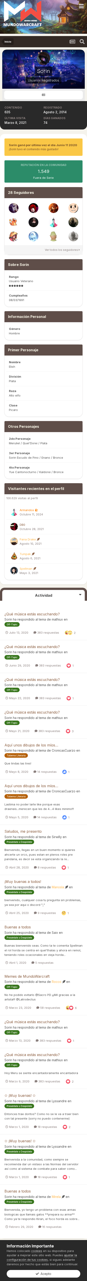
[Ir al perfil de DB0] (14, 527)
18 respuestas (47, 1127)
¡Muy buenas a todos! (22, 881)
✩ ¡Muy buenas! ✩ (19, 1095)
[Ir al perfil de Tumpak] (14, 556)
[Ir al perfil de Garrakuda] (33, 208)
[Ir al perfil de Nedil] (14, 236)
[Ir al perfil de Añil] (33, 222)
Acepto (45, 1274)
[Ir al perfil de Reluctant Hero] (33, 236)
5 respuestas (44, 962)
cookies (36, 1251)
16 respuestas (51, 1227)
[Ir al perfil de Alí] (53, 236)
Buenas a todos (17, 927)
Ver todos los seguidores (62, 250)
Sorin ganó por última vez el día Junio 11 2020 (43, 145)
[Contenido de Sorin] (43, 95)
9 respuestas (46, 913)
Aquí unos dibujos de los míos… (31, 745)
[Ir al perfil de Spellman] (14, 570)
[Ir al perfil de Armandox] (53, 222)
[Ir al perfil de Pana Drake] (14, 541)
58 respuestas (49, 1007)
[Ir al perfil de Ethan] (14, 208)
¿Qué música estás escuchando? (32, 614)
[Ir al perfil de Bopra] (73, 208)
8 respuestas (46, 867)
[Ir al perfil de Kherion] (14, 222)
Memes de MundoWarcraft (27, 976)
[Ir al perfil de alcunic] (73, 236)
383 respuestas (47, 632)
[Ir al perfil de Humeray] (53, 208)
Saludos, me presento (23, 831)
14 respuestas (46, 771)
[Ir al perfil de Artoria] (73, 222)
